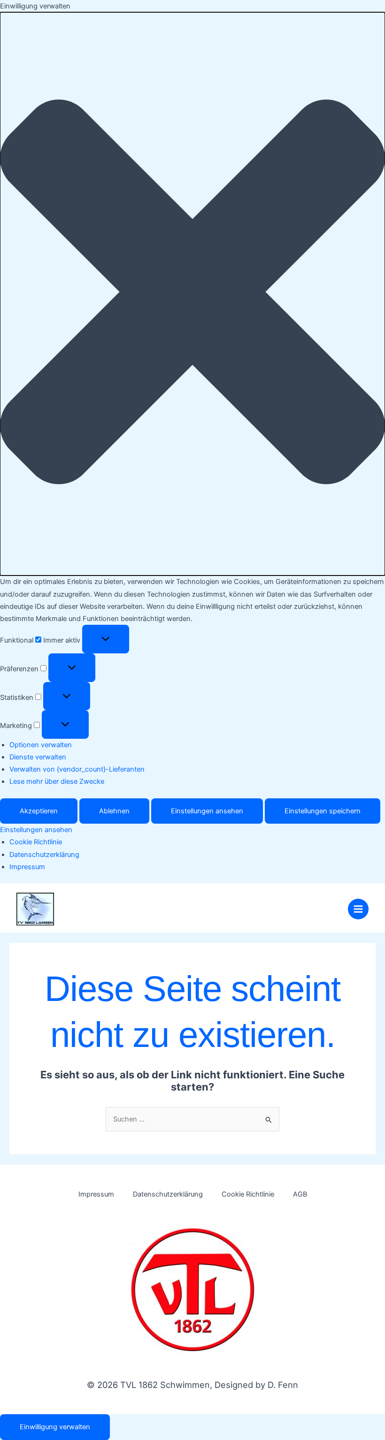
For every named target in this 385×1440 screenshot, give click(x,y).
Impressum (27, 867)
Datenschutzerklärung (44, 854)
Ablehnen (114, 811)
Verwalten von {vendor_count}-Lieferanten (77, 769)
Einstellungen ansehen (207, 811)
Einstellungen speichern (323, 811)
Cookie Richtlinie (35, 842)
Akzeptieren (39, 811)
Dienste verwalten (37, 757)
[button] (192, 294)
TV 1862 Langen (119, 904)
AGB (300, 1194)
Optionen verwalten (40, 745)
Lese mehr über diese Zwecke (56, 781)
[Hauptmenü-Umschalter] (358, 909)
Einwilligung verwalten (55, 1427)
